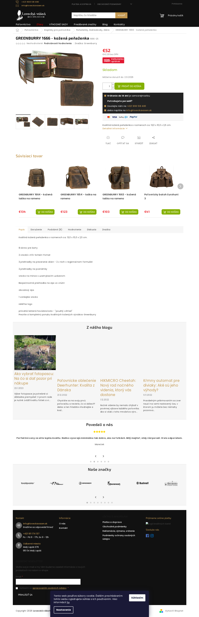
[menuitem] (23, 24)
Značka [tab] (106, 229)
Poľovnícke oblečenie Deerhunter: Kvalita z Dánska (76, 385)
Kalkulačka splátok (117, 60)
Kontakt (63, 528)
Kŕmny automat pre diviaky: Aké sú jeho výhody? (161, 385)
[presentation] (96, 456)
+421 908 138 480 (136, 106)
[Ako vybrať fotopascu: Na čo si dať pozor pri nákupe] (35, 352)
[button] (91, 461)
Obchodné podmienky (109, 4)
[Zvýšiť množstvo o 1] (113, 84)
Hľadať (121, 15)
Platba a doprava (81, 4)
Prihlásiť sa (25, 594)
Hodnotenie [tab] (74, 229)
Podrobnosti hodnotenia (58, 43)
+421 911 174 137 (31, 533)
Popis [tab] (22, 229)
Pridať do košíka (131, 86)
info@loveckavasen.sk (139, 110)
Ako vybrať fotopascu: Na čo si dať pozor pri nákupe (34, 378)
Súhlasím (137, 597)
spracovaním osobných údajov (49, 588)
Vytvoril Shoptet (174, 610)
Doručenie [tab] (36, 229)
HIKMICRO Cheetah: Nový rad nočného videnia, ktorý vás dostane (118, 387)
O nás (62, 523)
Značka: (86, 43)
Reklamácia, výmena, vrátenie (119, 531)
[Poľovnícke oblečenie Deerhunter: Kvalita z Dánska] (78, 355)
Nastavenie (63, 610)
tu (68, 602)
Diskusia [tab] (91, 229)
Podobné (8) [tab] (55, 229)
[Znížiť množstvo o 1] (113, 88)
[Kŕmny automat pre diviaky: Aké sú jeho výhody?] (164, 355)
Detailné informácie (114, 128)
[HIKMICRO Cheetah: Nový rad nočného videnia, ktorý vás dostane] (121, 355)
